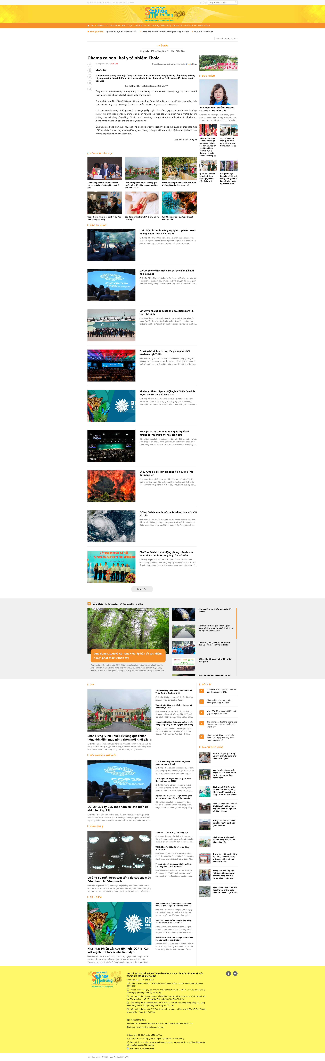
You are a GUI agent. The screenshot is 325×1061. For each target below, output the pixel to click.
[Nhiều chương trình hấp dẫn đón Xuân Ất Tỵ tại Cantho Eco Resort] (179, 168)
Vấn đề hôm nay (97, 25)
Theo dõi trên (168, 64)
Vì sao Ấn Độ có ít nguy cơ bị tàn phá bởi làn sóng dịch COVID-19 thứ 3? (173, 865)
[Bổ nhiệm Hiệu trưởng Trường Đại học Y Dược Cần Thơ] (218, 92)
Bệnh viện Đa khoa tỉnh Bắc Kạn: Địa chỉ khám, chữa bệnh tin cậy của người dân (225, 890)
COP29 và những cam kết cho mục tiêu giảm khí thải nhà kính (173, 762)
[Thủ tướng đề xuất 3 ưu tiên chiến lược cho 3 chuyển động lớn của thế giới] (104, 168)
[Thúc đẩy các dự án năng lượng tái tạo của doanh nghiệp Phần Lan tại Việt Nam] (111, 245)
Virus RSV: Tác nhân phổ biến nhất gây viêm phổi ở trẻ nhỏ (181, 31)
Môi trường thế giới (159, 51)
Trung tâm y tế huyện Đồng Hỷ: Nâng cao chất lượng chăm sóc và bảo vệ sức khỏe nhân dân (225, 858)
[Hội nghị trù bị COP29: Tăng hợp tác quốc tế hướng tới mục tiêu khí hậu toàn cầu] (111, 446)
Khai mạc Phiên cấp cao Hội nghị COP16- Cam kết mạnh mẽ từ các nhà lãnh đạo (167, 393)
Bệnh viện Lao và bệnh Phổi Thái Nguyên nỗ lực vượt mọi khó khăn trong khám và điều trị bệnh (225, 807)
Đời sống (138, 25)
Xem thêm (142, 589)
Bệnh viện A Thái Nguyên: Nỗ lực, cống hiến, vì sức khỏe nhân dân (224, 839)
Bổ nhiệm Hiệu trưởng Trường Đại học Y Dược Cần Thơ (216, 109)
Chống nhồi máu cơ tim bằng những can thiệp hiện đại (127, 31)
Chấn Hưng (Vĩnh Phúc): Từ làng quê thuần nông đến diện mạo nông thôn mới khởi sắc (141, 185)
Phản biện (198, 25)
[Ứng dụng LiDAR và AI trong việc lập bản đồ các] (128, 631)
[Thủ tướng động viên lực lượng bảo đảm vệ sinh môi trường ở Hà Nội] (183, 647)
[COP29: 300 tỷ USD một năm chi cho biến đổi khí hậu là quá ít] (111, 285)
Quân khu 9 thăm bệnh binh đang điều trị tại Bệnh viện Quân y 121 (207, 177)
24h (172, 51)
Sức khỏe (110, 25)
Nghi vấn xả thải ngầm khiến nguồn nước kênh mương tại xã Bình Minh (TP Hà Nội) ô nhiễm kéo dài (216, 628)
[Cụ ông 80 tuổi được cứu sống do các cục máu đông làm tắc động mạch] (119, 852)
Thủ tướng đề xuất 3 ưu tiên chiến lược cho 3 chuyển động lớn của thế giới (103, 185)
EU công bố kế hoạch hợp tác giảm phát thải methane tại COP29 (173, 779)
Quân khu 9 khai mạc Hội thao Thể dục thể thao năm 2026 (221, 690)
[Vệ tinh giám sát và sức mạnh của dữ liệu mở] (183, 614)
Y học (129, 25)
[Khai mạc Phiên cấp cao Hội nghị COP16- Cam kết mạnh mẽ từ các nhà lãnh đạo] (111, 406)
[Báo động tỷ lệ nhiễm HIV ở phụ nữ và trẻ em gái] (142, 203)
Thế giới (146, 25)
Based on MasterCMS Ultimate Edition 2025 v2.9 (107, 1057)
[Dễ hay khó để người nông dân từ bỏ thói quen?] (183, 664)
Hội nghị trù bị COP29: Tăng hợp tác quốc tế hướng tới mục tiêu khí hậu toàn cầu (164, 433)
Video (140, 604)
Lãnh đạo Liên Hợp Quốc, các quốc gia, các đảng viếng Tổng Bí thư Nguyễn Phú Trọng (174, 723)
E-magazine (113, 604)
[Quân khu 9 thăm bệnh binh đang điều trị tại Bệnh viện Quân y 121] (208, 165)
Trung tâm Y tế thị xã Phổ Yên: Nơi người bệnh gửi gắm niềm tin (224, 823)
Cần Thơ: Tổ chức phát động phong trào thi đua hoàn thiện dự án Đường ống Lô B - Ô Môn (166, 554)
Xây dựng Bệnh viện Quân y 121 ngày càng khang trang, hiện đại (227, 142)
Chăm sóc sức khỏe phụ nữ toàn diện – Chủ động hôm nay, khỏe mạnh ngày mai (220, 737)
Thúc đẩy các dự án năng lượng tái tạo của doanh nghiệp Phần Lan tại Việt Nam (168, 232)
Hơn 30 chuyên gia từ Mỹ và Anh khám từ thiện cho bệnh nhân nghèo (224, 756)
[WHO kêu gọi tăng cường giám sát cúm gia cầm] (179, 203)
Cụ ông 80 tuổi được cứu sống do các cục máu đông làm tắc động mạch (119, 879)
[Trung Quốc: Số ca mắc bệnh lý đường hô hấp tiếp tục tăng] (104, 203)
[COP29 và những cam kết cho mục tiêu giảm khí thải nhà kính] (111, 325)
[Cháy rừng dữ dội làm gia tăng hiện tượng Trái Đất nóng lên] (111, 486)
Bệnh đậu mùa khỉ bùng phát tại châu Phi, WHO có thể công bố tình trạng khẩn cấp (174, 904)
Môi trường (120, 25)
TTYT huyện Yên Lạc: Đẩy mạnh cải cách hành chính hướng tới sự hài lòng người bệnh (224, 774)
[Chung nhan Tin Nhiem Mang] (140, 1048)
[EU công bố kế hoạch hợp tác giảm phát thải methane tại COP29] (111, 366)
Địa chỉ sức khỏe (212, 747)
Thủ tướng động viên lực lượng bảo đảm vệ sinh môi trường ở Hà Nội (214, 643)
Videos (207, 25)
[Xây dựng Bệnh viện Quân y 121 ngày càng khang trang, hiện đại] (229, 130)
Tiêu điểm (180, 51)
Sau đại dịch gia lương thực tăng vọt (172, 832)
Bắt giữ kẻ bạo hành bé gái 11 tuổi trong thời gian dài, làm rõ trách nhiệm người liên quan (228, 178)
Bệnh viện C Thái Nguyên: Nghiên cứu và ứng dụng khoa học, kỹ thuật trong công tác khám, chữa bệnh (225, 791)
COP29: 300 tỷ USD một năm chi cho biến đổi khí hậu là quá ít (118, 808)
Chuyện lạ (144, 51)
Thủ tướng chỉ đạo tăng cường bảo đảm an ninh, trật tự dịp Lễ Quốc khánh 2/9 (222, 724)
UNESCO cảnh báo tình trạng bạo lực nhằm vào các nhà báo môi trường (174, 938)
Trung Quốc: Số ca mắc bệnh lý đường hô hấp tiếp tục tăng (104, 218)
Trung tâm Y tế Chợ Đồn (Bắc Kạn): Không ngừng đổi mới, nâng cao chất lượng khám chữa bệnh (223, 874)
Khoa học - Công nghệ (161, 25)
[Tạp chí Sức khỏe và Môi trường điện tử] (162, 14)
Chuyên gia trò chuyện (183, 25)
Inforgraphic (128, 604)
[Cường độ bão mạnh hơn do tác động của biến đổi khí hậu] (111, 526)
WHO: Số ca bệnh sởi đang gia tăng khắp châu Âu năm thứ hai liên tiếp (173, 921)
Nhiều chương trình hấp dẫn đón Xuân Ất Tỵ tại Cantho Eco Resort (179, 183)
